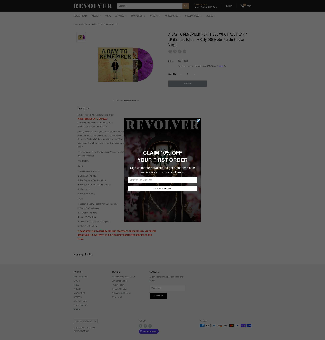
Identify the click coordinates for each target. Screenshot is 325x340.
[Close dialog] (198, 120)
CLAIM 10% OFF (162, 188)
